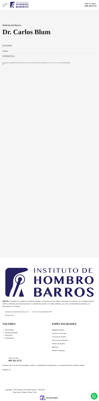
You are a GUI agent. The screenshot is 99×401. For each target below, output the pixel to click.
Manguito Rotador (58, 330)
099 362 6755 (15, 360)
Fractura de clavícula (59, 333)
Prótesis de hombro (58, 344)
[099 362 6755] (4, 359)
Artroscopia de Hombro (60, 340)
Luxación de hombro (59, 337)
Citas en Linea (90, 4)
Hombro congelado (58, 350)
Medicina (55, 347)
